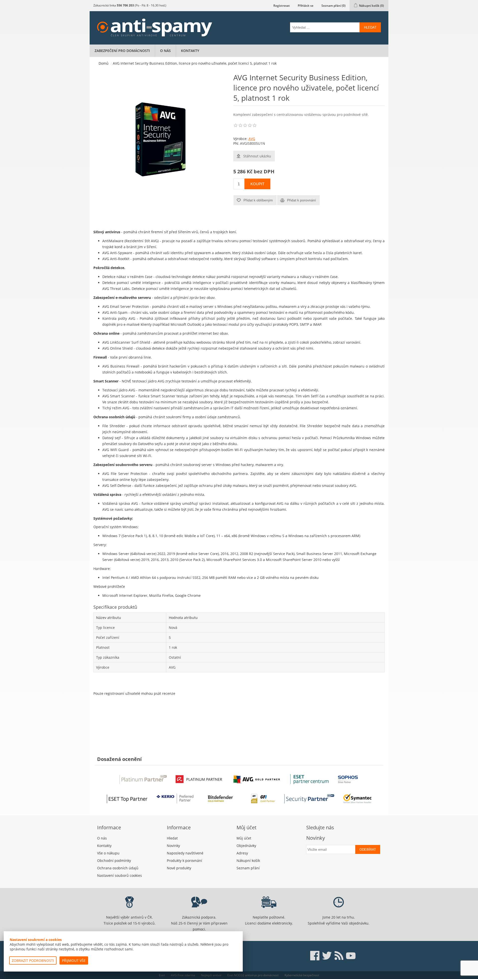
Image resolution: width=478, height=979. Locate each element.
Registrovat (281, 5)
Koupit (257, 184)
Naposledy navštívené (185, 853)
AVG (251, 138)
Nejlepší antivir (211, 975)
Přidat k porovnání (301, 200)
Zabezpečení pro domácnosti (122, 50)
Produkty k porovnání (184, 860)
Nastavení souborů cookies (119, 875)
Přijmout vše (74, 960)
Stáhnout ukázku (257, 156)
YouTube (351, 955)
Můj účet (244, 838)
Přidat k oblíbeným (258, 200)
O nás (165, 50)
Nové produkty (179, 868)
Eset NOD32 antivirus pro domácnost (253, 975)
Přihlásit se (305, 5)
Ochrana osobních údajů (117, 868)
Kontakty (190, 50)
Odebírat (367, 849)
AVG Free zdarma (183, 975)
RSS (339, 955)
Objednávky (246, 845)
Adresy (242, 853)
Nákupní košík (248, 860)
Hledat (370, 27)
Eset (162, 975)
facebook (315, 955)
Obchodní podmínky (114, 860)
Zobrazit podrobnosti (33, 960)
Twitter (327, 955)
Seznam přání (248, 868)
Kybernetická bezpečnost (302, 975)
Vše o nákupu (108, 853)
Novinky (173, 845)
